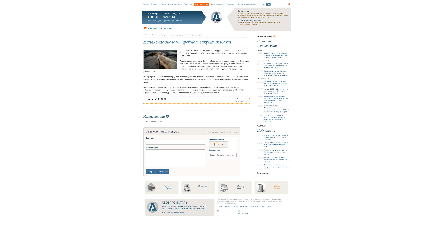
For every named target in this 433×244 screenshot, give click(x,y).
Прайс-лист (188, 4)
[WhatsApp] (165, 99)
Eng (259, 4)
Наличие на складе (201, 4)
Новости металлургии (160, 35)
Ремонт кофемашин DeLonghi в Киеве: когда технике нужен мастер (275, 152)
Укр (264, 4)
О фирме (154, 4)
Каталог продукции (175, 4)
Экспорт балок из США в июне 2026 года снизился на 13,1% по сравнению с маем (275, 83)
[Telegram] (155, 99)
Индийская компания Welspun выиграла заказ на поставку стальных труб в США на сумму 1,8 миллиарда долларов (276, 109)
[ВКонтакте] (152, 99)
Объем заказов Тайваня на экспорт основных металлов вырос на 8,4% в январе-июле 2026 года (275, 118)
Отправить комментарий (158, 171)
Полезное (230, 4)
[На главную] (216, 17)
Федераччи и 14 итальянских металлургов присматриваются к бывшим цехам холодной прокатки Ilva (276, 99)
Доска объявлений (217, 4)
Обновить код (214, 150)
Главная (146, 4)
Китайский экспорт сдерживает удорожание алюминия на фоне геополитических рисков (275, 55)
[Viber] (162, 99)
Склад (262, 206)
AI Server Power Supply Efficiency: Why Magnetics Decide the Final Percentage (276, 137)
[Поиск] (289, 4)
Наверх (269, 206)
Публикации (266, 130)
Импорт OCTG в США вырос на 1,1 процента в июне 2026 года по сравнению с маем (276, 91)
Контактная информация (247, 4)
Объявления (254, 206)
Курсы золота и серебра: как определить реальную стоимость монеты (276, 167)
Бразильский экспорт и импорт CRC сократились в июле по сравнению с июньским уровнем (276, 73)
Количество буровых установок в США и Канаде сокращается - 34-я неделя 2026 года (276, 66)
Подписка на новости (265, 36)
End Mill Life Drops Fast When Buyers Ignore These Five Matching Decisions (276, 159)
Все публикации (262, 173)
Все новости (261, 125)
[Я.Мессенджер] (149, 99)
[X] (158, 99)
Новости (162, 4)
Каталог (235, 206)
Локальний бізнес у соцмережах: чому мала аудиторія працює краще (276, 144)
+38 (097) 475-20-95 (160, 28)
